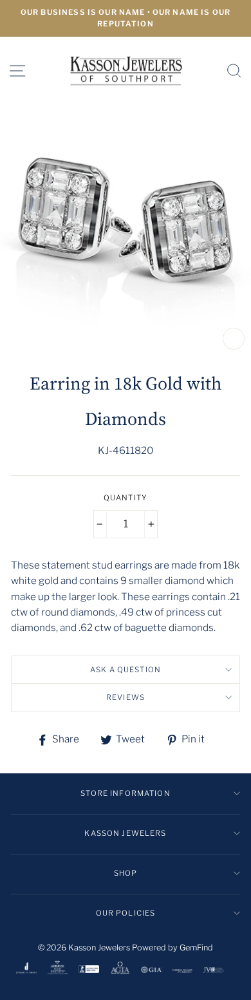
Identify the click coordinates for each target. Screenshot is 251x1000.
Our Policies (126, 913)
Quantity (125, 497)
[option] (125, 18)
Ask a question (125, 669)
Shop (126, 873)
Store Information (125, 793)
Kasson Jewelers (125, 833)
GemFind (196, 947)
